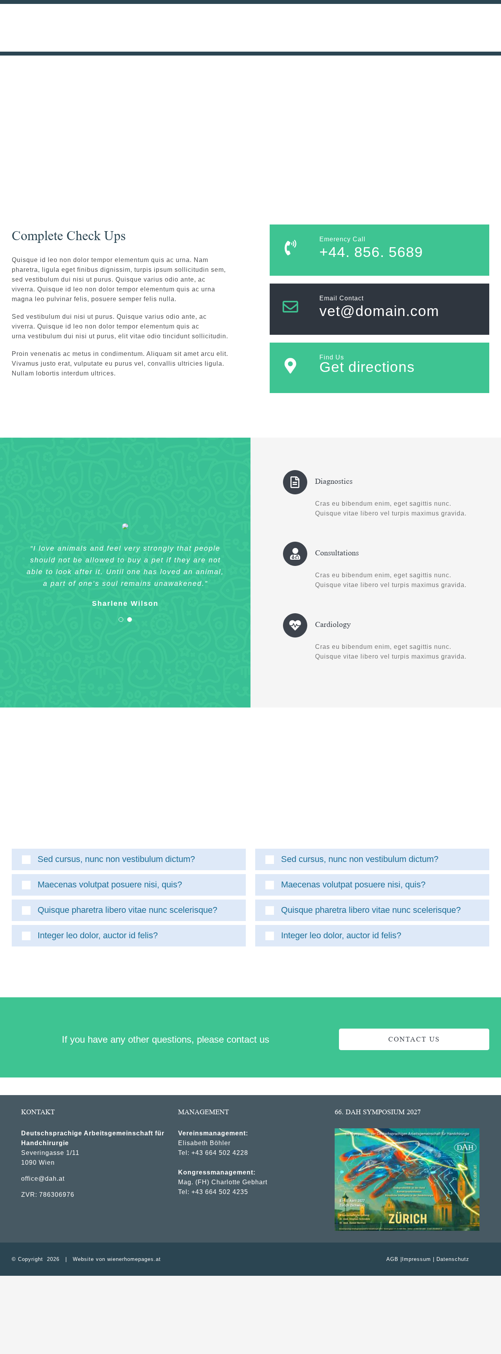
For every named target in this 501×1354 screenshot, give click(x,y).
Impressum (416, 1259)
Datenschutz (452, 1259)
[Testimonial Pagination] (121, 619)
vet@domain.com (379, 311)
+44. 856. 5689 (371, 252)
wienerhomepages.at (134, 1259)
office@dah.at (43, 1178)
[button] (128, 859)
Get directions (367, 367)
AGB (392, 1259)
